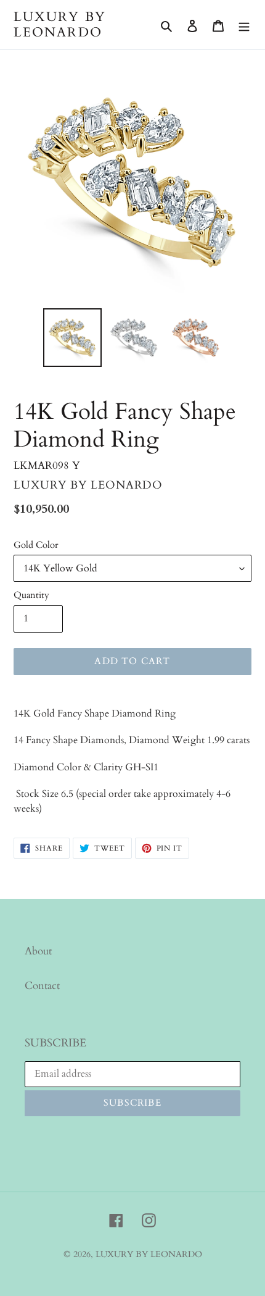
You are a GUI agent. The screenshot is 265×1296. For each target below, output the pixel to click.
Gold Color (36, 545)
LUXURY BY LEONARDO (60, 24)
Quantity (31, 595)
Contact (42, 985)
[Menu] (244, 25)
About (38, 951)
